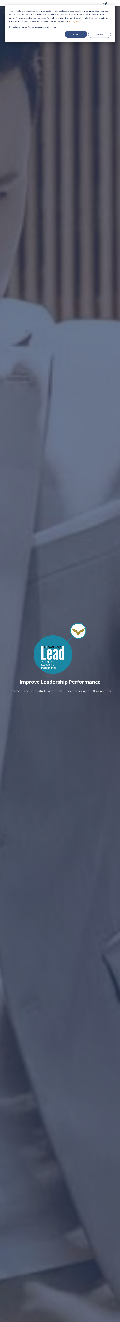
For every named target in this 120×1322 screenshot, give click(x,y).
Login (105, 3)
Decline (99, 34)
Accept (76, 34)
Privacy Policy (74, 21)
